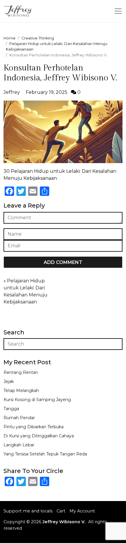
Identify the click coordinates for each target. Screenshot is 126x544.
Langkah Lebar (19, 445)
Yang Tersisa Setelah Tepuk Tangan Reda (45, 454)
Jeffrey (12, 92)
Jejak (9, 381)
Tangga (11, 408)
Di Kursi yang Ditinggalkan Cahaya (39, 435)
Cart (61, 511)
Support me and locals (28, 511)
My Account (82, 511)
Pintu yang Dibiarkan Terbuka (34, 426)
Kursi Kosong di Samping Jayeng (37, 399)
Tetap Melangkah (21, 390)
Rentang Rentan (21, 372)
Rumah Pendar (19, 417)
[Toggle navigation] (118, 11)
